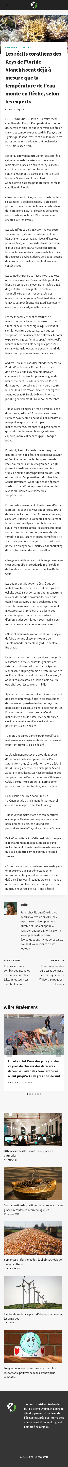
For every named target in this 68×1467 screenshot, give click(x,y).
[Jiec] (34, 5)
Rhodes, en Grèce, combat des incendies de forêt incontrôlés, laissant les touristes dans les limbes (17, 972)
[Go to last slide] (9, 1053)
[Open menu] (7, 4)
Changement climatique (18, 47)
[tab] (27, 1094)
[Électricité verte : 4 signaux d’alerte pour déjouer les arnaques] (34, 1292)
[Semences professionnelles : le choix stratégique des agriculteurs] (34, 1238)
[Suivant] (58, 1053)
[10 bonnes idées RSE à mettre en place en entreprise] (34, 1129)
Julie (24, 905)
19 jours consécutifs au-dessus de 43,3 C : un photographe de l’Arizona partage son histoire (51, 972)
